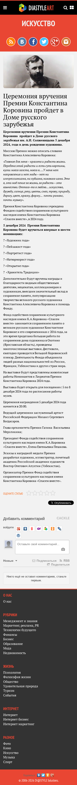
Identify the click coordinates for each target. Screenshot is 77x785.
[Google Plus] (52, 774)
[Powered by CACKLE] (63, 518)
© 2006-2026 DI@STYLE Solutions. (39, 780)
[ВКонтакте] (39, 774)
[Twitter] (43, 774)
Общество (10, 682)
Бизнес (8, 639)
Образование (13, 644)
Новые (8, 560)
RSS (66, 560)
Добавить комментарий (24, 518)
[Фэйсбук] (33, 41)
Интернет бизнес (16, 719)
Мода (7, 648)
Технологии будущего (19, 630)
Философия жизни (17, 677)
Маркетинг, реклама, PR (21, 625)
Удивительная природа (20, 686)
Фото (7, 744)
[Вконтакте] (22, 41)
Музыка (9, 757)
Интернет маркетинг (18, 724)
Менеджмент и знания (20, 621)
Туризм (8, 691)
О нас (7, 601)
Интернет (10, 715)
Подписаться (46, 560)
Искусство (10, 753)
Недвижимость (14, 653)
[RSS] (11, 41)
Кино (7, 748)
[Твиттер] (44, 41)
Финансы (10, 635)
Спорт (7, 762)
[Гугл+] (55, 41)
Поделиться (60, 564)
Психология (12, 672)
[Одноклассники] (48, 774)
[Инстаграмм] (66, 41)
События (9, 695)
